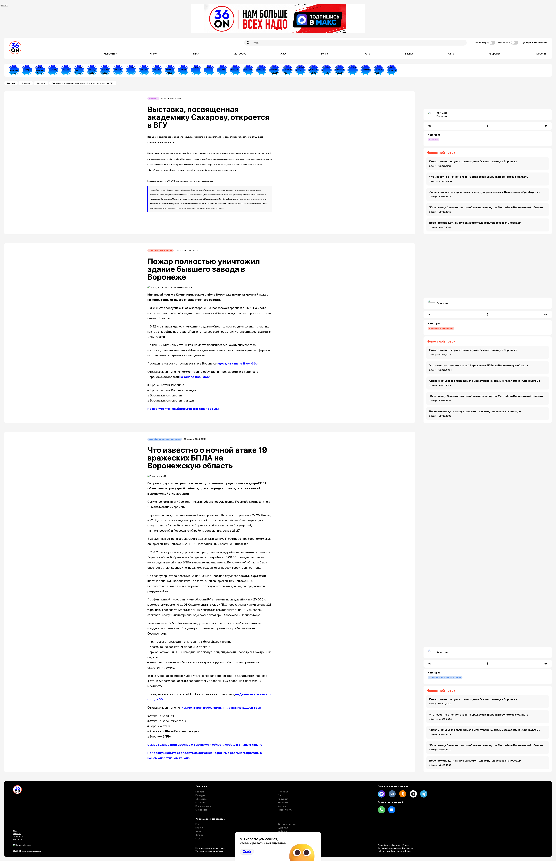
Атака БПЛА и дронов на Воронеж (165, 439)
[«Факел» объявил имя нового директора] (313, 70)
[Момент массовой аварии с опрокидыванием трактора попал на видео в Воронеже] (339, 70)
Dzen (413, 794)
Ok (402, 794)
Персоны (540, 53)
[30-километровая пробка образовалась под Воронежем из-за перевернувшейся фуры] (66, 70)
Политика (283, 791)
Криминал (283, 799)
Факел (154, 53)
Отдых (199, 838)
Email (391, 809)
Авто (451, 53)
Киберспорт (284, 831)
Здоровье (494, 53)
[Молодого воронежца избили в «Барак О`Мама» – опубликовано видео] (131, 70)
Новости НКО (285, 809)
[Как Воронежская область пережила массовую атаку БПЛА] (222, 70)
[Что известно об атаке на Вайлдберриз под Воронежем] (40, 70)
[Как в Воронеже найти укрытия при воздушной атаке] (183, 70)
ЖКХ (283, 53)
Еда (197, 824)
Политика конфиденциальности (210, 848)
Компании (283, 802)
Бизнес (409, 53)
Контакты (17, 839)
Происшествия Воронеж (160, 250)
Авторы (282, 806)
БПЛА (195, 53)
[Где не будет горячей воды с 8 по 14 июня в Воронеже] (353, 70)
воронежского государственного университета (193, 137)
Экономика (201, 809)
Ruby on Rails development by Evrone (394, 851)
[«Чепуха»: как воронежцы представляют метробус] (53, 70)
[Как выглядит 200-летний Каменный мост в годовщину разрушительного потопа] (379, 70)
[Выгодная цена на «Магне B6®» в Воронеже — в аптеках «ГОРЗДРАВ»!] (27, 70)
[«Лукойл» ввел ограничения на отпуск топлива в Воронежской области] (287, 70)
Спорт (281, 795)
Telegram (423, 794)
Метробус (240, 53)
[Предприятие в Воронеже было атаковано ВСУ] (300, 70)
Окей (247, 851)
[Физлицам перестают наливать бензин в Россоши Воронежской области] (157, 70)
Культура (41, 83)
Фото (367, 53)
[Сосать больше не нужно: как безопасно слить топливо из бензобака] (118, 70)
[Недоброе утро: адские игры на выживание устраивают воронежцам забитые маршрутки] (326, 70)
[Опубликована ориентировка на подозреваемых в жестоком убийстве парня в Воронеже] (105, 70)
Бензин (325, 53)
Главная (11, 83)
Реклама (17, 833)
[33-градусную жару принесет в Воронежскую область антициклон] (235, 70)
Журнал (199, 835)
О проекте (18, 836)
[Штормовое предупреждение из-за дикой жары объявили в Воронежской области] (196, 70)
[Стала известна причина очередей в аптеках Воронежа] (14, 70)
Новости (109, 53)
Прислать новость (536, 42)
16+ (15, 830)
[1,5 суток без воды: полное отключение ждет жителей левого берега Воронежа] (209, 70)
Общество (201, 799)
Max (381, 794)
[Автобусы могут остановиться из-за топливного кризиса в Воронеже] (248, 70)
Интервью (200, 802)
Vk (392, 794)
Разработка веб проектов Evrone (393, 845)
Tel (381, 809)
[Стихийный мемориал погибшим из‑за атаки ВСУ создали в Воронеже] (261, 70)
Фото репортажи (287, 824)
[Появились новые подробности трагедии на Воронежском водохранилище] (170, 70)
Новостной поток (440, 153)
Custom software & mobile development (395, 848)
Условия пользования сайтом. (209, 851)
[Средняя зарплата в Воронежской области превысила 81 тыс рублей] (366, 70)
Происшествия (203, 806)
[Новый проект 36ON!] (79, 70)
